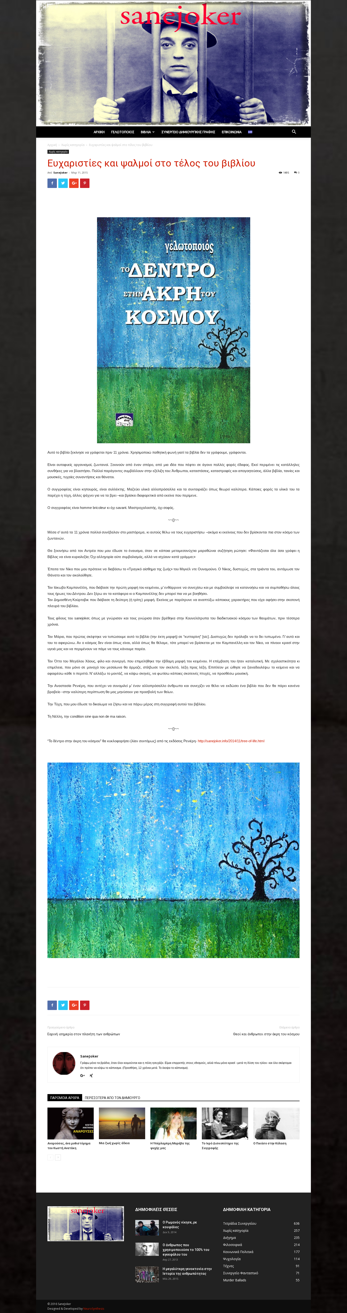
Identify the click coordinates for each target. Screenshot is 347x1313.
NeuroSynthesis (93, 1309)
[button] (294, 132)
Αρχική (99, 132)
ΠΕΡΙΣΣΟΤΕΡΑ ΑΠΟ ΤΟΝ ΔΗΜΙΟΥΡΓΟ (112, 1098)
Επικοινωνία (231, 132)
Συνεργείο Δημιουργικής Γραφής (188, 132)
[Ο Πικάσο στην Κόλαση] (276, 1123)
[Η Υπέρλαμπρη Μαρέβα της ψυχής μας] (173, 1123)
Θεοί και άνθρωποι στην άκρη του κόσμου (266, 1034)
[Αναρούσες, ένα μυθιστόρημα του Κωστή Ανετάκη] (70, 1123)
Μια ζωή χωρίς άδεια (114, 1143)
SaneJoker (60, 172)
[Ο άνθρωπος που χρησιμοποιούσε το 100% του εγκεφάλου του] (147, 1249)
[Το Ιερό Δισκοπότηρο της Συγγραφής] (225, 1123)
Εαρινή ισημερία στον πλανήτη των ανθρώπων (83, 1034)
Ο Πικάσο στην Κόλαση (269, 1143)
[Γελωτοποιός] (173, 63)
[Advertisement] (173, 204)
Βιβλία (146, 132)
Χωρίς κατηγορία (73, 145)
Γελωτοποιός (122, 132)
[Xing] (93, 1076)
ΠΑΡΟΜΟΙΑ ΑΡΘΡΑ (64, 1098)
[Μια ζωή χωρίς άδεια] (122, 1123)
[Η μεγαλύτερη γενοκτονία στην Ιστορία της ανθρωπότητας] (147, 1274)
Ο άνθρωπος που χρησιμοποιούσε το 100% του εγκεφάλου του (186, 1249)
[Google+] (84, 1076)
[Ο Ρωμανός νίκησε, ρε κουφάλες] (147, 1228)
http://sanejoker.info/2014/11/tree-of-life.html (231, 741)
